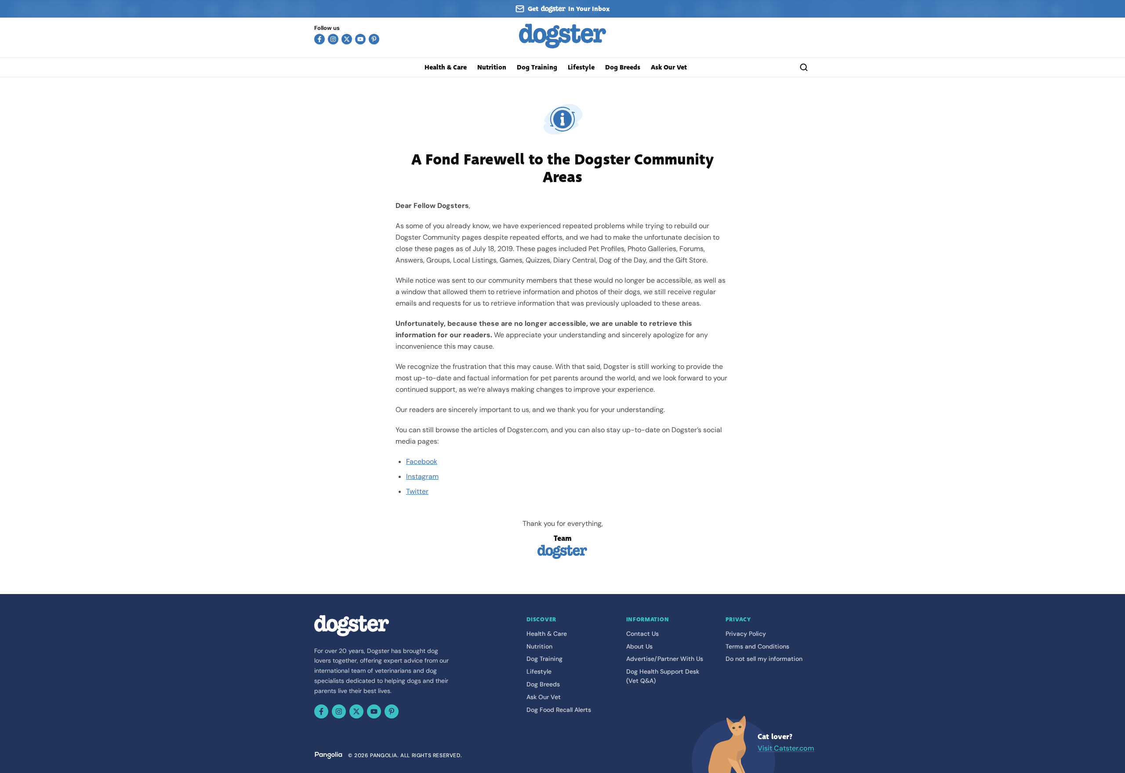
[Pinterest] (374, 39)
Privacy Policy (746, 634)
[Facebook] (319, 39)
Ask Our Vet (669, 67)
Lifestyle (581, 67)
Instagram (422, 476)
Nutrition (491, 67)
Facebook (421, 461)
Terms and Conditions (757, 646)
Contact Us (642, 634)
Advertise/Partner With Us (664, 659)
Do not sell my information (764, 659)
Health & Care (446, 67)
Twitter (417, 491)
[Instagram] (333, 39)
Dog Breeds (622, 67)
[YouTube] (360, 39)
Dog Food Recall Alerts (558, 710)
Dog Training (537, 67)
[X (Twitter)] (346, 39)
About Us (639, 646)
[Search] (804, 67)
